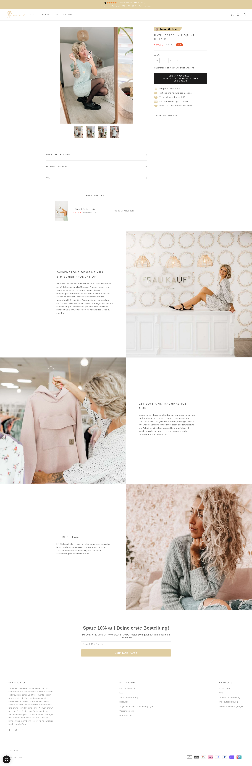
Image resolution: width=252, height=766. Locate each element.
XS (157, 60)
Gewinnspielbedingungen (231, 706)
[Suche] (238, 14)
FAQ (48, 178)
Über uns (46, 15)
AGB (221, 692)
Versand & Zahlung (57, 166)
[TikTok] (22, 730)
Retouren (123, 701)
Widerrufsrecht (126, 710)
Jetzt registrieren (126, 653)
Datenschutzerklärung (229, 697)
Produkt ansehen (124, 211)
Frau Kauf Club (126, 715)
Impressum (224, 688)
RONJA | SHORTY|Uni (85, 209)
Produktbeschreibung (58, 154)
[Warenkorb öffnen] (244, 14)
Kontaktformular (127, 688)
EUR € (12, 751)
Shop (32, 15)
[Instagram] (16, 730)
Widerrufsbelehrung (228, 701)
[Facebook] (9, 730)
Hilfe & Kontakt (65, 15)
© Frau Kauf (16, 757)
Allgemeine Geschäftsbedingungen (136, 706)
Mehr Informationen (166, 115)
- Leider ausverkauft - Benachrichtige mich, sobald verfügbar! (180, 78)
